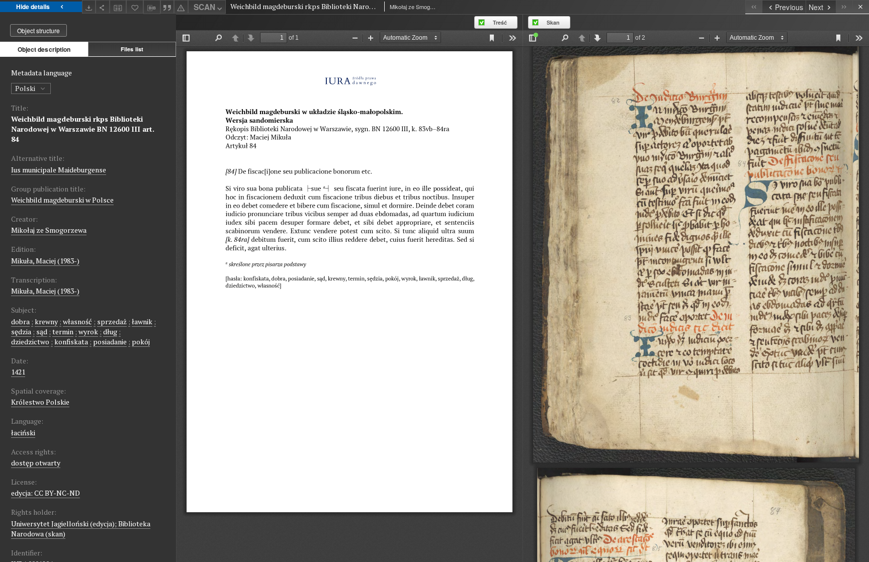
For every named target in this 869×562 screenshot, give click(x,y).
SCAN (204, 7)
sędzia (21, 331)
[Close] (860, 7)
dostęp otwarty (35, 462)
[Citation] (167, 7)
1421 (18, 372)
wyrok (88, 331)
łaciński (23, 432)
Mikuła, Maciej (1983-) (45, 260)
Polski (26, 88)
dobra (20, 321)
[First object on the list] (753, 7)
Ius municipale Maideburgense (58, 169)
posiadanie (110, 341)
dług (110, 331)
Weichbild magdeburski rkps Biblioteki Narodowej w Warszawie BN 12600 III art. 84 (82, 129)
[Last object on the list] (844, 7)
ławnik (142, 321)
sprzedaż (112, 321)
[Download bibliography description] (151, 7)
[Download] (89, 7)
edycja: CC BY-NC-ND (45, 493)
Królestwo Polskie (40, 402)
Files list (132, 49)
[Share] (103, 7)
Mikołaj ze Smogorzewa (48, 230)
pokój (141, 341)
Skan (553, 22)
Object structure (38, 30)
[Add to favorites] (134, 7)
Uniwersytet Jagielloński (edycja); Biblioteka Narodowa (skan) (80, 528)
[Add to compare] (118, 7)
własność (77, 321)
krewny (46, 321)
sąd (41, 331)
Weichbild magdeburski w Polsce (62, 200)
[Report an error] (181, 7)
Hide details (33, 6)
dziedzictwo (30, 341)
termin (62, 331)
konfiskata (71, 341)
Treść (500, 22)
